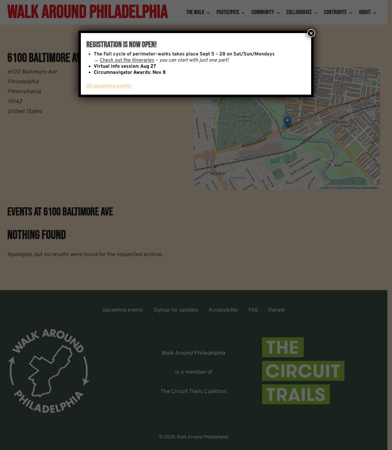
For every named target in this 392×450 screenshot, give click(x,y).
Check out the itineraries (127, 60)
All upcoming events (108, 86)
